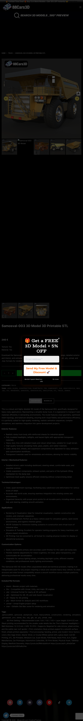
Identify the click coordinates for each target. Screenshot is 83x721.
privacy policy (47, 379)
